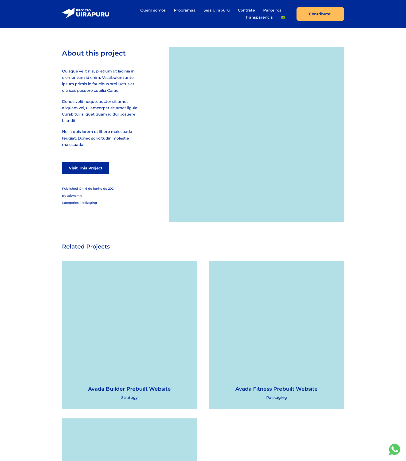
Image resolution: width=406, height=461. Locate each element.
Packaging (88, 202)
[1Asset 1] (85, 10)
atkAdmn (74, 195)
